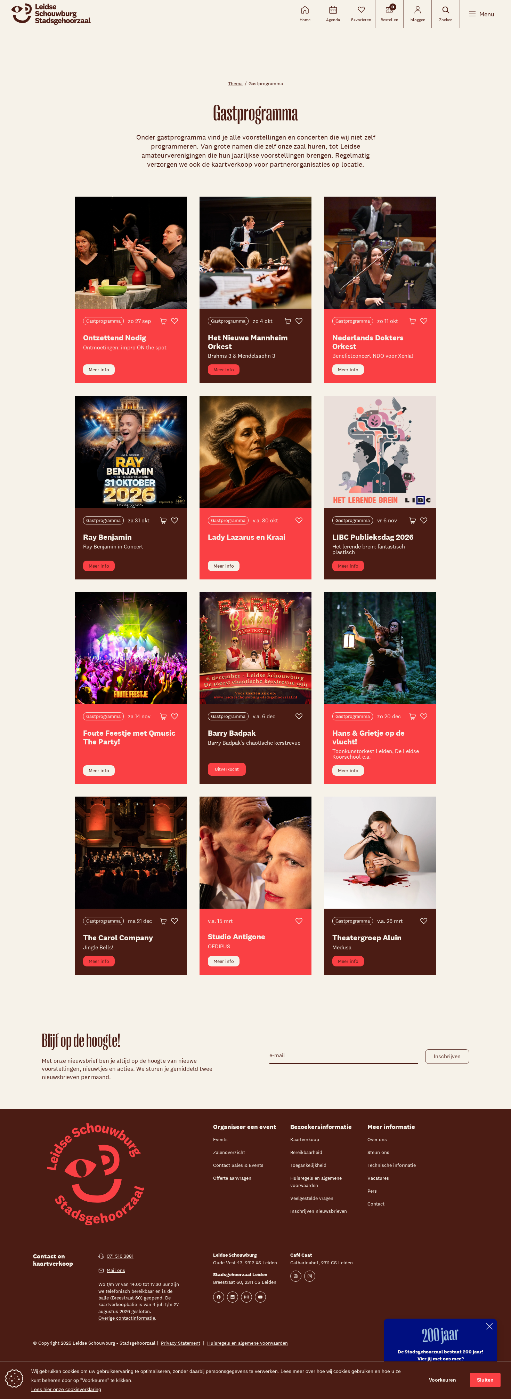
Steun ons (378, 1152)
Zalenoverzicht (229, 1152)
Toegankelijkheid (308, 1165)
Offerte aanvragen (232, 1178)
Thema (235, 83)
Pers (372, 1191)
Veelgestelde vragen (311, 1198)
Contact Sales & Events (238, 1165)
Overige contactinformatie (126, 1318)
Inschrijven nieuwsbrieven (318, 1211)
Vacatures (378, 1178)
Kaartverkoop (304, 1139)
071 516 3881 (120, 1256)
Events (220, 1139)
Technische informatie (391, 1165)
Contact (375, 1204)
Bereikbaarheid (306, 1152)
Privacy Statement (180, 1343)
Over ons (377, 1139)
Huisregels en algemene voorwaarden (247, 1343)
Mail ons (116, 1270)
